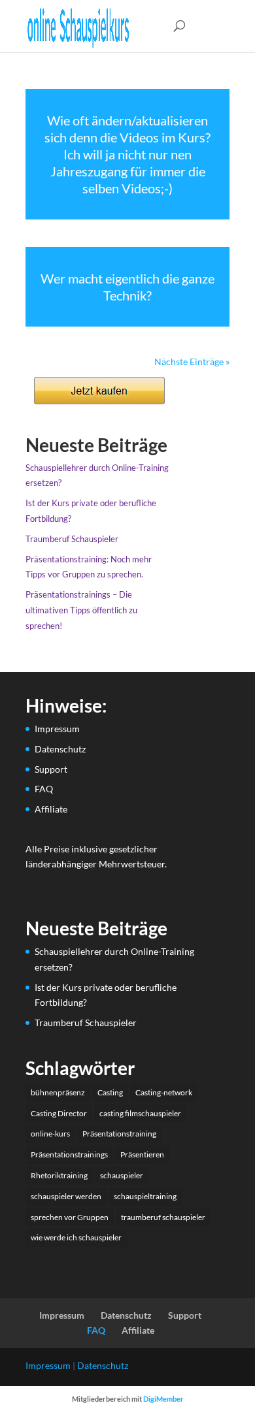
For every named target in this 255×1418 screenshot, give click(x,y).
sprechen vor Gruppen (70, 1217)
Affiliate (51, 808)
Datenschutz (60, 748)
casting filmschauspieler (140, 1113)
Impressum (57, 728)
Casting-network (163, 1092)
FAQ (44, 788)
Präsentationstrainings (69, 1154)
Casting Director (59, 1113)
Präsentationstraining (119, 1133)
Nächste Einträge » (192, 361)
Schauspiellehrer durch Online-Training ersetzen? (97, 475)
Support (51, 769)
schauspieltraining (145, 1196)
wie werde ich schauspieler (76, 1237)
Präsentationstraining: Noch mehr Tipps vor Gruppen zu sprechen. (89, 567)
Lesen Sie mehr (128, 154)
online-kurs (50, 1133)
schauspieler (121, 1175)
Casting (110, 1092)
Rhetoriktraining (59, 1175)
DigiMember (163, 1398)
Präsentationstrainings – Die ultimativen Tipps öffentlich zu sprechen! (81, 610)
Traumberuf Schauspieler (72, 539)
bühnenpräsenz (58, 1092)
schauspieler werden (66, 1196)
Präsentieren (142, 1154)
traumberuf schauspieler (163, 1217)
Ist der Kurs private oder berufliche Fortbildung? (91, 511)
